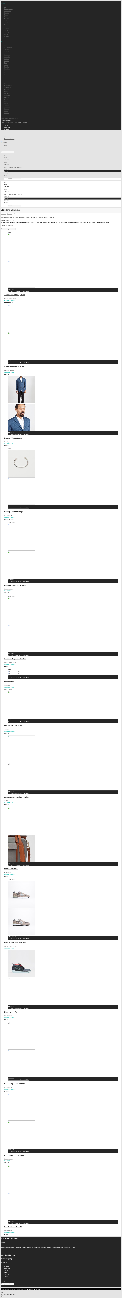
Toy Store (7, 30)
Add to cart (11, 289)
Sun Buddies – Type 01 (13, 1227)
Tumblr (6, 1276)
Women (6, 36)
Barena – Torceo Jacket (13, 438)
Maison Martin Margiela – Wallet (16, 797)
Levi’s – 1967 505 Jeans (13, 725)
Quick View (16, 291)
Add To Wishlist (24, 291)
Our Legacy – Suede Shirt (14, 1155)
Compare (10, 291)
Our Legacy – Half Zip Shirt (14, 1084)
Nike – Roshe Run (11, 1012)
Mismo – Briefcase (11, 869)
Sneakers (13, 298)
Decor (6, 15)
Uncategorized (8, 9)
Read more (11, 579)
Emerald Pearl (9, 681)
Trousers (6, 32)
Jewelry (6, 22)
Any (5, 7)
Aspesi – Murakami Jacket (14, 366)
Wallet (6, 801)
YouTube (6, 1274)
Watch (6, 34)
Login (5, 145)
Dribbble (6, 129)
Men (5, 24)
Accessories (7, 11)
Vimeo (6, 1272)
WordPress (37, 1289)
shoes (6, 26)
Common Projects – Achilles (15, 585)
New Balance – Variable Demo (15, 942)
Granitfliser (7, 19)
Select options (12, 936)
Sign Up (6, 164)
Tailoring (6, 28)
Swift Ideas (27, 1289)
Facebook (7, 127)
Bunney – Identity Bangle (13, 512)
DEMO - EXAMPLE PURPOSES (13, 167)
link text (3, 1242)
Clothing (6, 13)
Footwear (7, 17)
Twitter (6, 125)
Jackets (6, 21)
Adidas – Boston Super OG (14, 295)
